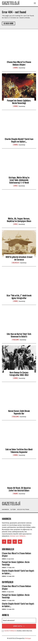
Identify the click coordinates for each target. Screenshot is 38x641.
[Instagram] (9, 541)
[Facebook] (4, 541)
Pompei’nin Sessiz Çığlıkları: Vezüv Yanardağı (19, 101)
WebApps (28, 638)
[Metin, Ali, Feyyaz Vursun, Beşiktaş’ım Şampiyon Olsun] (19, 205)
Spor (15, 186)
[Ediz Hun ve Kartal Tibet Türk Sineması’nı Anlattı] (19, 320)
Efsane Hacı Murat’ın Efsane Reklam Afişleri (19, 63)
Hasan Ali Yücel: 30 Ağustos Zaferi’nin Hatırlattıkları (19, 489)
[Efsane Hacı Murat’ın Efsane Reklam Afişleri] (19, 48)
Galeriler (15, 262)
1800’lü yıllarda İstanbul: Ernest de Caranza (19, 258)
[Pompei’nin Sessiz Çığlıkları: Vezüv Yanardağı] (19, 87)
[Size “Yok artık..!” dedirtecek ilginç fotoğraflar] (19, 282)
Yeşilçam (15, 339)
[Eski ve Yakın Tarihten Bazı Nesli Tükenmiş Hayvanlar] (19, 435)
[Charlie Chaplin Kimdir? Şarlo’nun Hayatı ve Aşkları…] (19, 125)
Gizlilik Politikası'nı (10, 631)
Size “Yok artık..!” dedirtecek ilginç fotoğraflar (19, 296)
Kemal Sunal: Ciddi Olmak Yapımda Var (19, 412)
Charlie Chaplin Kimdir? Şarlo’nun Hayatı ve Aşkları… (19, 140)
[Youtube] (20, 541)
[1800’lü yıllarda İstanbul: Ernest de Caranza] (19, 243)
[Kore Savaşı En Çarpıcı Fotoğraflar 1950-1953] (19, 359)
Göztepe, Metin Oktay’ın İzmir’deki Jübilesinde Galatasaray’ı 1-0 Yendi (19, 180)
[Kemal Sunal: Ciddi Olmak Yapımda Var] (19, 397)
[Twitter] (14, 541)
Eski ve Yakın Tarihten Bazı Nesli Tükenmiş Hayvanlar (19, 450)
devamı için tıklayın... (18, 536)
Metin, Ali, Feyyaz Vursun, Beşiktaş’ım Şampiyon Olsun (19, 219)
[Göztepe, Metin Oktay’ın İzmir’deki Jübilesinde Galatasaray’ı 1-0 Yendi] (19, 164)
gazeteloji (22, 68)
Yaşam (15, 493)
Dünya (15, 68)
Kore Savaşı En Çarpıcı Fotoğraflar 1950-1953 (19, 373)
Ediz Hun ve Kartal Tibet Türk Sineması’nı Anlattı (19, 335)
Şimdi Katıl (17, 626)
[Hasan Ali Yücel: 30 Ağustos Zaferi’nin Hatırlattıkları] (19, 474)
